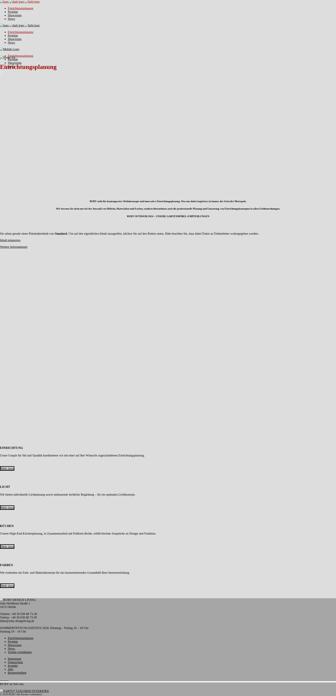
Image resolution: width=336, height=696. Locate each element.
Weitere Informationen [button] (13, 246)
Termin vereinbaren (20, 652)
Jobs (10, 669)
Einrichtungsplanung (20, 638)
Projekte (13, 641)
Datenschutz (15, 662)
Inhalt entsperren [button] (10, 240)
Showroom (14, 645)
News (11, 648)
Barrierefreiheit (17, 672)
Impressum (14, 658)
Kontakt (13, 665)
